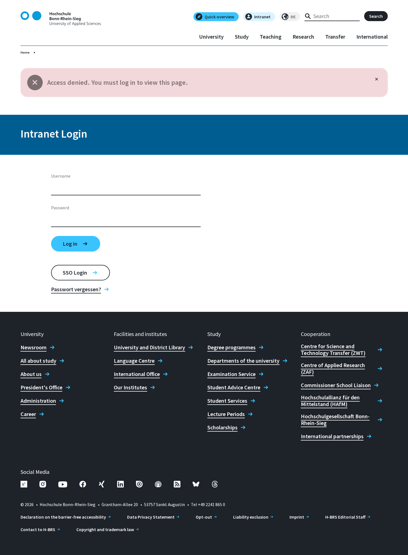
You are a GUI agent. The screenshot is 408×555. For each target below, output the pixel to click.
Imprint (296, 517)
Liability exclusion (250, 517)
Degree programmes (231, 347)
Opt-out (204, 517)
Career (28, 414)
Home (25, 52)
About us (31, 374)
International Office (137, 374)
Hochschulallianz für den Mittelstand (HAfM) (330, 400)
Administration (38, 400)
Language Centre (134, 360)
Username (60, 176)
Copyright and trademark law (105, 529)
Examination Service (231, 374)
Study (242, 36)
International (372, 36)
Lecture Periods (226, 414)
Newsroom (34, 347)
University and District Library (149, 347)
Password (60, 207)
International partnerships (332, 436)
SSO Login (75, 272)
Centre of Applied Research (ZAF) (333, 368)
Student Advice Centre (233, 387)
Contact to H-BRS (38, 529)
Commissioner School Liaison (336, 385)
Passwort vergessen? (76, 289)
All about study (38, 360)
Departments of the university (243, 360)
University (211, 36)
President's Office (41, 387)
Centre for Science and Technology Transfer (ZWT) (333, 349)
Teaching (270, 36)
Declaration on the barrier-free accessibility (63, 517)
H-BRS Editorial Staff (345, 517)
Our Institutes (130, 387)
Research (303, 36)
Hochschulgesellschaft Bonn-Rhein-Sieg (335, 419)
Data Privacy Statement (151, 517)
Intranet (262, 16)
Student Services (227, 400)
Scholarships (222, 427)
